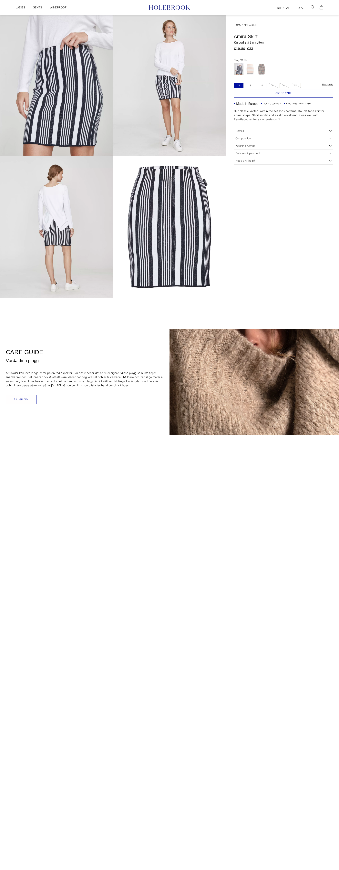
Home (238, 25)
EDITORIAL (282, 7)
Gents (37, 7)
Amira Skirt (251, 25)
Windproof (58, 7)
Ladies (20, 7)
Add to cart (283, 93)
